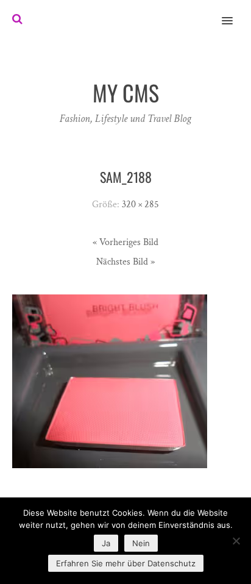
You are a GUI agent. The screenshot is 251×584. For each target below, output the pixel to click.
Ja (106, 543)
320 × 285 (140, 204)
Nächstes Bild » (125, 261)
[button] (234, 13)
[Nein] (236, 541)
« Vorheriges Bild (125, 242)
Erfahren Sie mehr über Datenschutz (126, 563)
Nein (141, 543)
